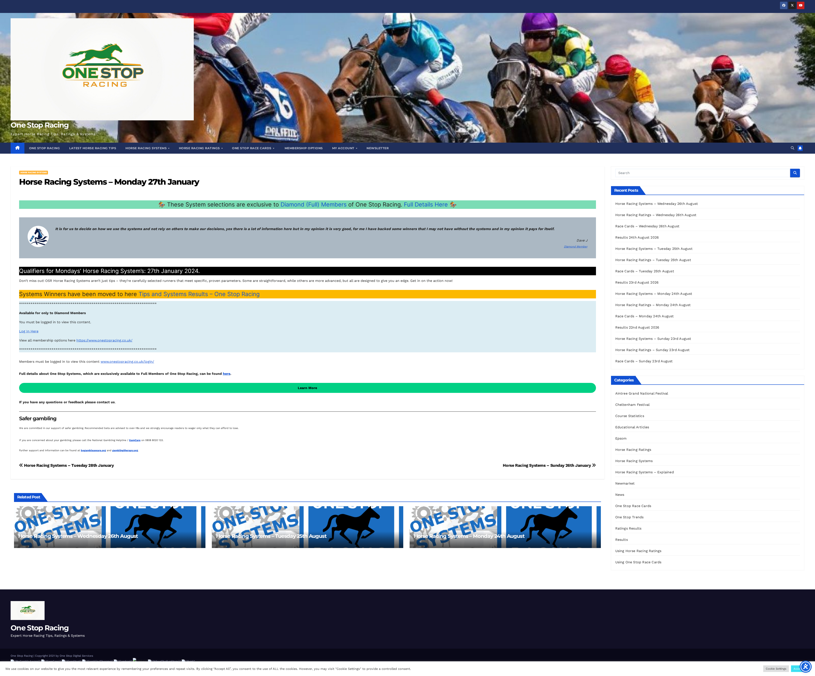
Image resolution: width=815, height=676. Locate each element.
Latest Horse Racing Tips (92, 148)
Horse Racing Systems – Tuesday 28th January (68, 465)
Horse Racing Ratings (200, 148)
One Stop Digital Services (76, 655)
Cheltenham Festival (632, 405)
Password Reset (732, 662)
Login (751, 662)
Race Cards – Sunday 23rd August (644, 361)
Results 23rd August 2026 (637, 282)
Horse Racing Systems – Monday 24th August (469, 536)
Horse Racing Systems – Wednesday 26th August (78, 536)
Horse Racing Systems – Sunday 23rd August (653, 339)
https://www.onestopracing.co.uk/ (104, 340)
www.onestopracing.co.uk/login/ (127, 362)
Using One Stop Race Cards (638, 562)
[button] (792, 148)
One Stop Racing (40, 125)
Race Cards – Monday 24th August (644, 316)
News (619, 495)
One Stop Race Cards (252, 148)
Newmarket (625, 483)
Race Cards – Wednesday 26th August (647, 226)
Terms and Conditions (773, 662)
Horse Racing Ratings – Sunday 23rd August (652, 350)
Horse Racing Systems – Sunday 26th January (547, 465)
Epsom (621, 438)
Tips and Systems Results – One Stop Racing (199, 294)
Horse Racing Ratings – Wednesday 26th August (656, 215)
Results (621, 540)
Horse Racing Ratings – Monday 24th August (653, 305)
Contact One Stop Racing (700, 662)
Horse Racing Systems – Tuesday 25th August (271, 536)
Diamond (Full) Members (314, 204)
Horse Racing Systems (146, 148)
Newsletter (378, 148)
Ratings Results (628, 528)
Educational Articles (632, 427)
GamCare (135, 440)
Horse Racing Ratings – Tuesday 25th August (653, 260)
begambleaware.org (93, 450)
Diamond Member (575, 246)
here (226, 374)
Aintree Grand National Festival (641, 393)
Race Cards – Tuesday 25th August (644, 271)
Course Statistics (629, 416)
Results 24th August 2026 (637, 237)
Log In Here (28, 331)
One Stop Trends (629, 517)
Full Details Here (426, 204)
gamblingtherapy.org (125, 450)
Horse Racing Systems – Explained (644, 472)
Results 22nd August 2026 (637, 327)
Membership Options (303, 148)
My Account (344, 148)
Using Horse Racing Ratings (638, 551)
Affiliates (798, 662)
